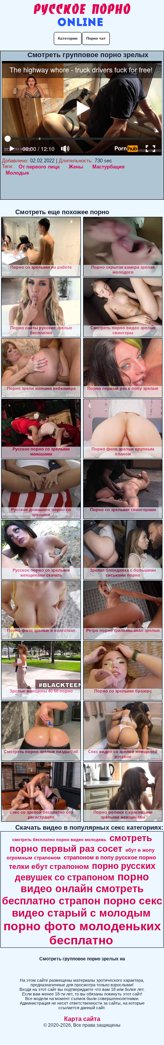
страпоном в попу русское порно (110, 857)
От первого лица (39, 167)
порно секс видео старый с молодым (87, 907)
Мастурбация (108, 167)
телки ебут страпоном (49, 866)
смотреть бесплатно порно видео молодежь (59, 839)
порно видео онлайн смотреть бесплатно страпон (76, 889)
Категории (67, 38)
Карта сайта (82, 1019)
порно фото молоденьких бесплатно (82, 933)
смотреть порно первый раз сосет (81, 843)
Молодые (17, 173)
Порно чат (96, 38)
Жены (76, 167)
